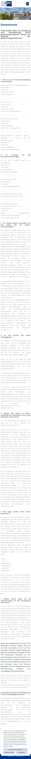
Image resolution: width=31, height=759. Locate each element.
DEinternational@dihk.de (13, 128)
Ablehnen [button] (21, 752)
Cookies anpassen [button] (9, 752)
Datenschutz (19, 756)
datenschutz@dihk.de (11, 172)
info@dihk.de (9, 94)
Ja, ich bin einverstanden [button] (15, 749)
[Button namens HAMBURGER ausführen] (27, 3)
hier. (11, 746)
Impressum (11, 756)
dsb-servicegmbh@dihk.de (12, 186)
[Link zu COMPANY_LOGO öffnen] (6, 4)
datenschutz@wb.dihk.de (12, 149)
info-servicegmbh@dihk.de (13, 111)
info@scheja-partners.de (12, 217)
